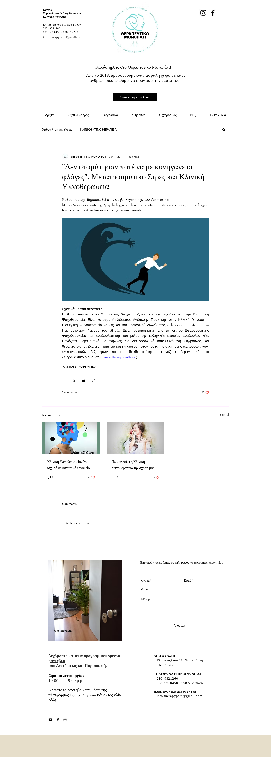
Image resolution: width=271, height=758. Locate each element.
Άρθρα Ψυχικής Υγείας (57, 129)
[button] (224, 129)
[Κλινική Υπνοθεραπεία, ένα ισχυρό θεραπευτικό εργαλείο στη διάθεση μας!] (71, 438)
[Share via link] (93, 380)
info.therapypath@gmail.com (179, 696)
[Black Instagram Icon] (65, 720)
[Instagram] (203, 13)
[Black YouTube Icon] (50, 720)
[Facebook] (213, 13)
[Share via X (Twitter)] (74, 380)
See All (224, 414)
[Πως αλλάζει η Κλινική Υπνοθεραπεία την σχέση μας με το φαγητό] (135, 438)
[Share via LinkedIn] (83, 380)
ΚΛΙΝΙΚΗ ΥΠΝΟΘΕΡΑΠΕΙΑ (98, 129)
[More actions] (206, 156)
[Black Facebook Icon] (58, 720)
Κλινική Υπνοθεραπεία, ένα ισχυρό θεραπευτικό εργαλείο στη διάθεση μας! (68, 465)
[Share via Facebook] (64, 380)
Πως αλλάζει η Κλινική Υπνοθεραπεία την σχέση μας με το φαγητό (135, 465)
